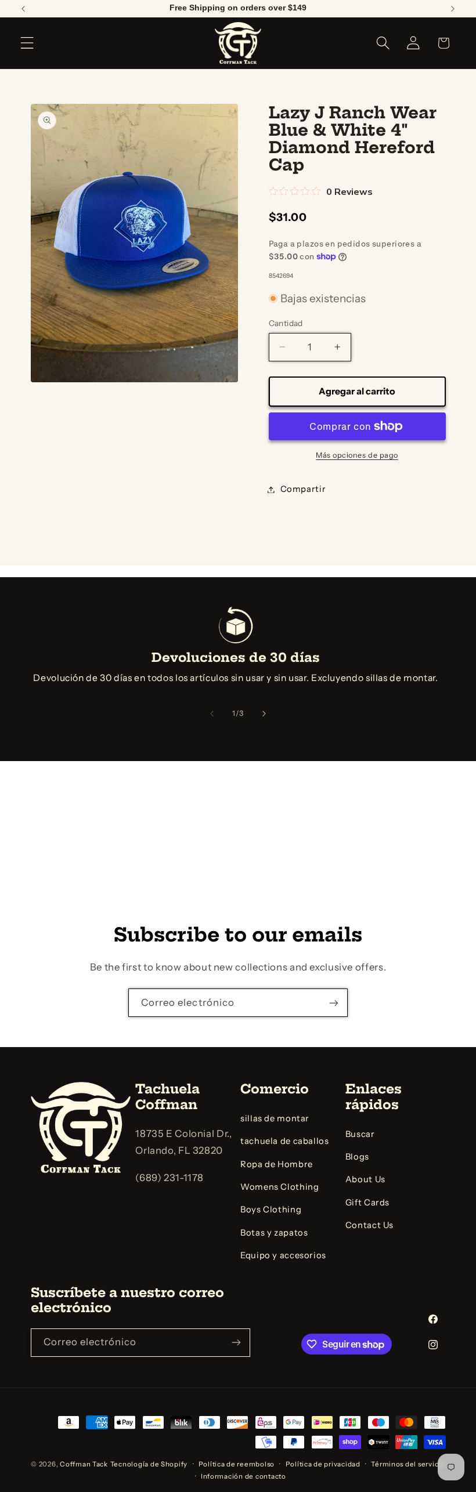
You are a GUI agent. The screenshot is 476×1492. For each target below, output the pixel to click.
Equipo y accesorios (283, 1255)
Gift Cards (367, 1202)
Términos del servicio (408, 1464)
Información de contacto (243, 1476)
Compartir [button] (303, 489)
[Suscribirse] (333, 1002)
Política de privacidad (323, 1464)
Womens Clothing (279, 1187)
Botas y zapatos (274, 1232)
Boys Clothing (270, 1209)
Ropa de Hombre (276, 1164)
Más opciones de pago (357, 455)
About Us (365, 1179)
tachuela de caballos (284, 1141)
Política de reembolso (237, 1464)
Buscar (360, 1134)
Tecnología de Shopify (148, 1464)
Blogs (357, 1156)
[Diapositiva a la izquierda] (212, 713)
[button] (27, 43)
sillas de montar (274, 1118)
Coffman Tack (84, 1464)
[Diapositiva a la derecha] (264, 713)
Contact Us (369, 1225)
